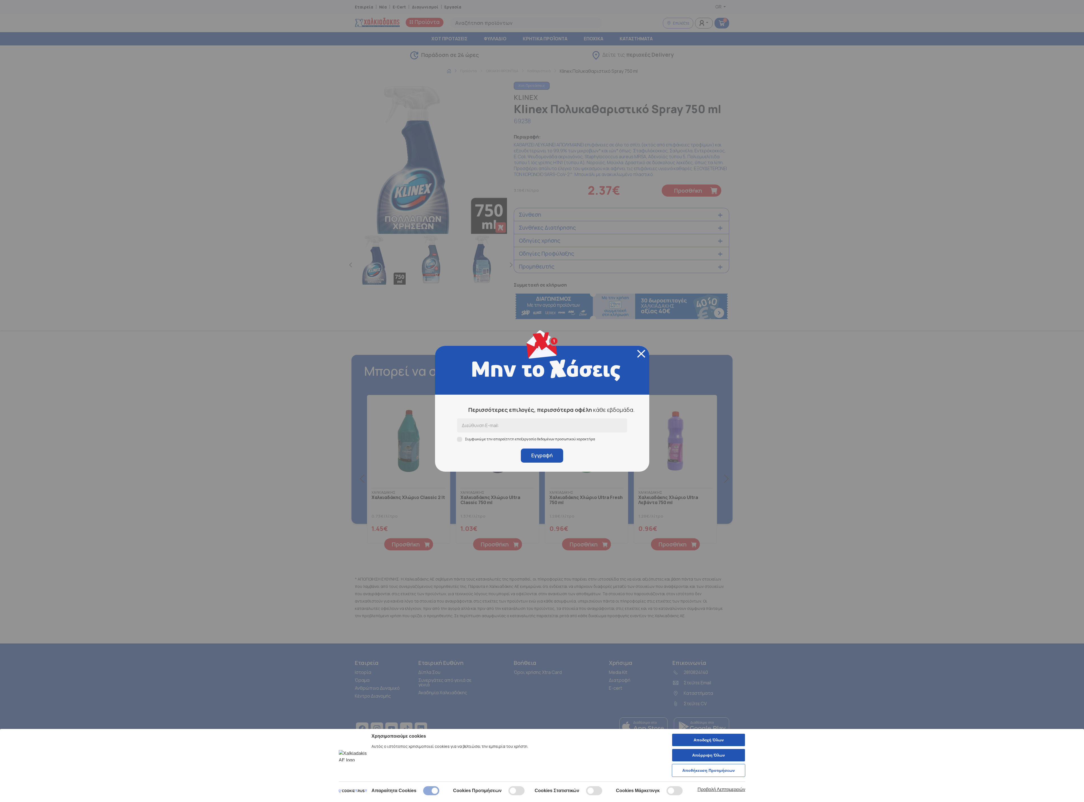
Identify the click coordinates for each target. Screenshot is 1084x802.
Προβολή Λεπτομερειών (721, 789)
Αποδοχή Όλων (709, 740)
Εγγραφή (542, 455)
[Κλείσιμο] (641, 354)
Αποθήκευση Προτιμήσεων (708, 770)
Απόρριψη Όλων (708, 755)
